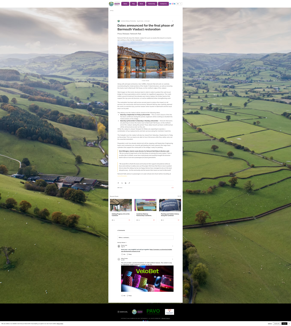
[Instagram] (172, 4)
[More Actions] (173, 246)
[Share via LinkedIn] (125, 183)
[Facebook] (170, 4)
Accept (284, 323)
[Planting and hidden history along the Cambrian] (170, 205)
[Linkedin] (174, 4)
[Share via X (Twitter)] (122, 183)
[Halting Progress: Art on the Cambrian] (121, 205)
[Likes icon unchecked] (122, 254)
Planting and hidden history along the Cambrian (170, 214)
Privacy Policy (60, 323)
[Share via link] (129, 183)
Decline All (276, 323)
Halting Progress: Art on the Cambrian (121, 214)
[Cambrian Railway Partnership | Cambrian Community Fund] (145, 205)
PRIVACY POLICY (166, 318)
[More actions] (173, 21)
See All (179, 196)
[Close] (289, 323)
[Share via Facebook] (118, 183)
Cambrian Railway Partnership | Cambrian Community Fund (143, 214)
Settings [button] (270, 323)
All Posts (111, 10)
